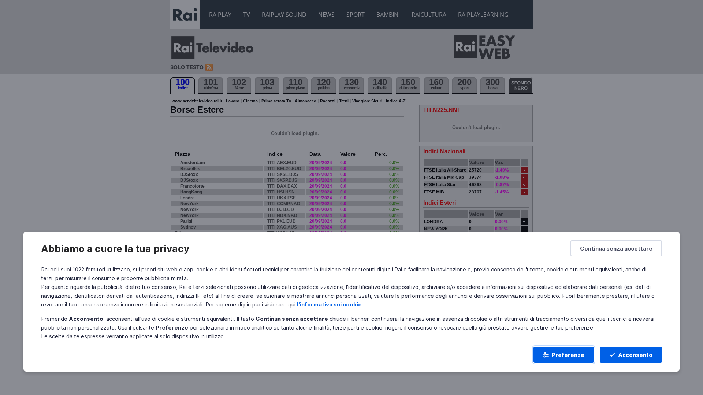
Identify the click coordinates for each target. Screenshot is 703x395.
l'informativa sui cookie (329, 304)
